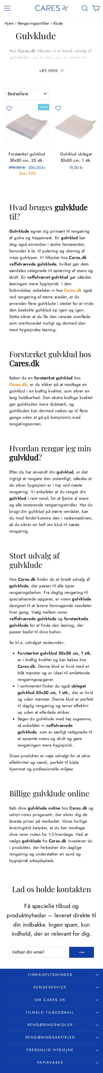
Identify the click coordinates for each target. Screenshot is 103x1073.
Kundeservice (50, 987)
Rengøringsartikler (33, 23)
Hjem (10, 23)
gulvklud (69, 238)
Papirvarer (50, 1062)
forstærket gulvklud (53, 378)
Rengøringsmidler (50, 1024)
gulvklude (18, 57)
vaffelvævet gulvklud (47, 277)
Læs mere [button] (49, 70)
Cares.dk (27, 51)
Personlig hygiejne (50, 1049)
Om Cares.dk (50, 999)
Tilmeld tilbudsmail (50, 1012)
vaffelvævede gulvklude (32, 264)
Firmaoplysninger (50, 974)
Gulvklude (19, 231)
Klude (58, 23)
